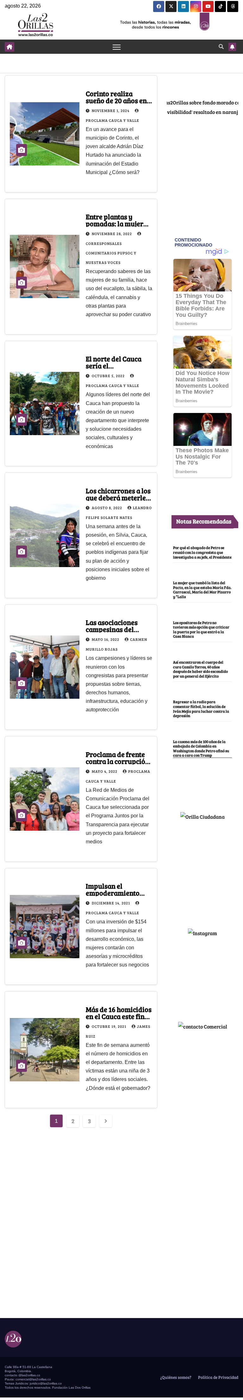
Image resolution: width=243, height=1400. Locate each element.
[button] (221, 46)
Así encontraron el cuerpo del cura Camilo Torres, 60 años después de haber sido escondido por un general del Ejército (200, 668)
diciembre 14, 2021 (111, 902)
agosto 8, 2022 (107, 507)
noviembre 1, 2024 (111, 110)
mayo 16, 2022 (106, 639)
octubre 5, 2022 (109, 375)
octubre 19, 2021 (109, 1026)
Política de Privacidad (217, 1377)
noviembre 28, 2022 (112, 233)
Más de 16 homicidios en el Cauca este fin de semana (119, 1016)
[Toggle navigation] (116, 47)
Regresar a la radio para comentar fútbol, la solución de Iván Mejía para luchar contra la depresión (201, 708)
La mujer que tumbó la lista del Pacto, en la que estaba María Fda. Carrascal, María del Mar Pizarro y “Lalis (202, 589)
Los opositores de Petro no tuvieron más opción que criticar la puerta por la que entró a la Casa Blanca (201, 629)
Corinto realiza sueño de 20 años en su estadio (116, 100)
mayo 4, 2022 (105, 771)
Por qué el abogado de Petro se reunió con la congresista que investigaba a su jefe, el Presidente (202, 552)
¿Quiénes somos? (175, 1377)
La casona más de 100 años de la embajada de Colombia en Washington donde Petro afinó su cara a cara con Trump (201, 748)
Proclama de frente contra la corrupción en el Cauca (117, 761)
